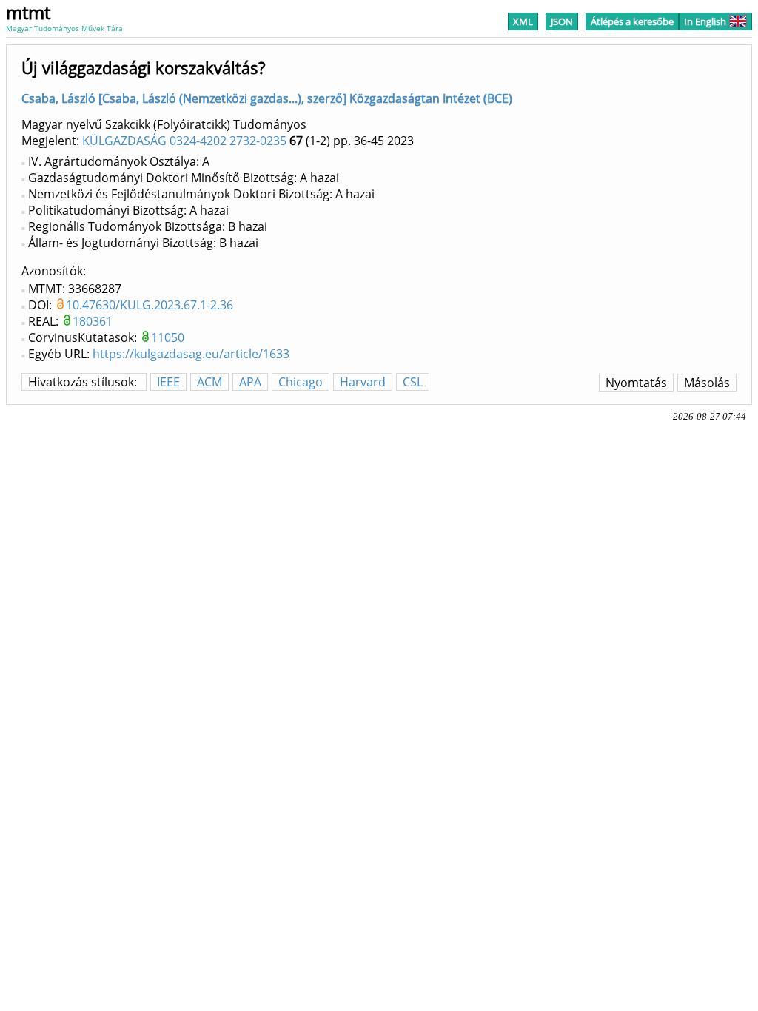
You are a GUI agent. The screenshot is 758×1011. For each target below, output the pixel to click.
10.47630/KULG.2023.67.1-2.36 (149, 305)
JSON (562, 21)
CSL (413, 382)
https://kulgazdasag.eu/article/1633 (191, 354)
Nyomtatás (636, 382)
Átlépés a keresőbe (632, 21)
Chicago (300, 382)
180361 (93, 321)
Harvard (363, 382)
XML (523, 21)
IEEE (168, 382)
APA (250, 382)
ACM (209, 382)
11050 (167, 337)
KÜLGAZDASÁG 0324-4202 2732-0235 (184, 140)
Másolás (707, 382)
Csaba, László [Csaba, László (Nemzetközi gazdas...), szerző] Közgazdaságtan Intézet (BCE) (266, 98)
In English (705, 21)
